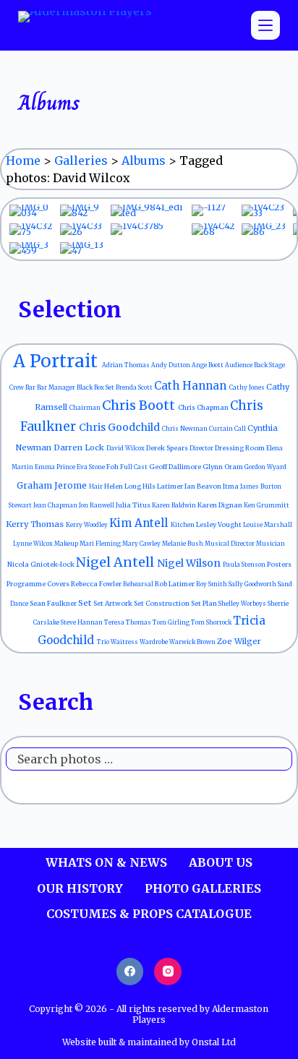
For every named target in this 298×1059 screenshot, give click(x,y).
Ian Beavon (203, 486)
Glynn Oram (223, 467)
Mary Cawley (142, 543)
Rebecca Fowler (97, 584)
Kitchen (183, 524)
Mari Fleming (101, 543)
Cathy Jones (247, 387)
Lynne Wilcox (33, 543)
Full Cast (134, 467)
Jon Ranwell (97, 505)
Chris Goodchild (120, 427)
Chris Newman (185, 428)
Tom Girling (172, 622)
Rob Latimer (175, 584)
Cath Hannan (191, 386)
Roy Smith (212, 584)
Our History (80, 888)
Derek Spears (168, 448)
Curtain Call (228, 428)
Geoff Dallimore (176, 467)
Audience (239, 365)
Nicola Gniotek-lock (41, 564)
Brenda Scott (135, 387)
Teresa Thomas (128, 622)
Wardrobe (154, 642)
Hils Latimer (163, 486)
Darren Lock (80, 447)
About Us (220, 862)
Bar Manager (57, 387)
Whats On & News (106, 862)
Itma (231, 486)
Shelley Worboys (243, 603)
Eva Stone (91, 467)
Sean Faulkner (54, 603)
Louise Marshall (267, 524)
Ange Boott (208, 365)
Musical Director (230, 543)
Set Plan (204, 603)
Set (85, 603)
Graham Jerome (53, 485)
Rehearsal (139, 584)
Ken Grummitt (266, 505)
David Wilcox (126, 448)
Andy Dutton (171, 365)
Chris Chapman (204, 407)
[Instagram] (168, 971)
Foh (113, 467)
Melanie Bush (183, 543)
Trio (104, 642)
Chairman (85, 407)
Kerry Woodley (87, 524)
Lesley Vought (219, 524)
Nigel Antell (116, 562)
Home (23, 160)
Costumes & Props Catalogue (149, 913)
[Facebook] (130, 971)
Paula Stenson (245, 564)
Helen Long (123, 486)
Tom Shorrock (212, 622)
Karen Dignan (220, 505)
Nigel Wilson (190, 563)
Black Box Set (96, 387)
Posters (279, 564)
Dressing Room (240, 448)
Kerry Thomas (36, 524)
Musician (270, 543)
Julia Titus (134, 505)
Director (202, 448)
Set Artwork (113, 603)
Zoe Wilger (239, 641)
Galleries (81, 160)
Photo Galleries (203, 888)
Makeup (67, 543)
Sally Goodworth (253, 584)
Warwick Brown (193, 642)
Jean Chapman (56, 505)
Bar (31, 387)
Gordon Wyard (265, 467)
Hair (96, 486)
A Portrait (57, 361)
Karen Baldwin (174, 505)
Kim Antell (140, 523)
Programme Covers (39, 584)
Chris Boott (140, 405)
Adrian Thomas (126, 365)
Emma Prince (56, 467)
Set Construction (162, 603)
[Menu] (265, 25)
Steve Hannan (82, 622)
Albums (144, 160)
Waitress (125, 642)
